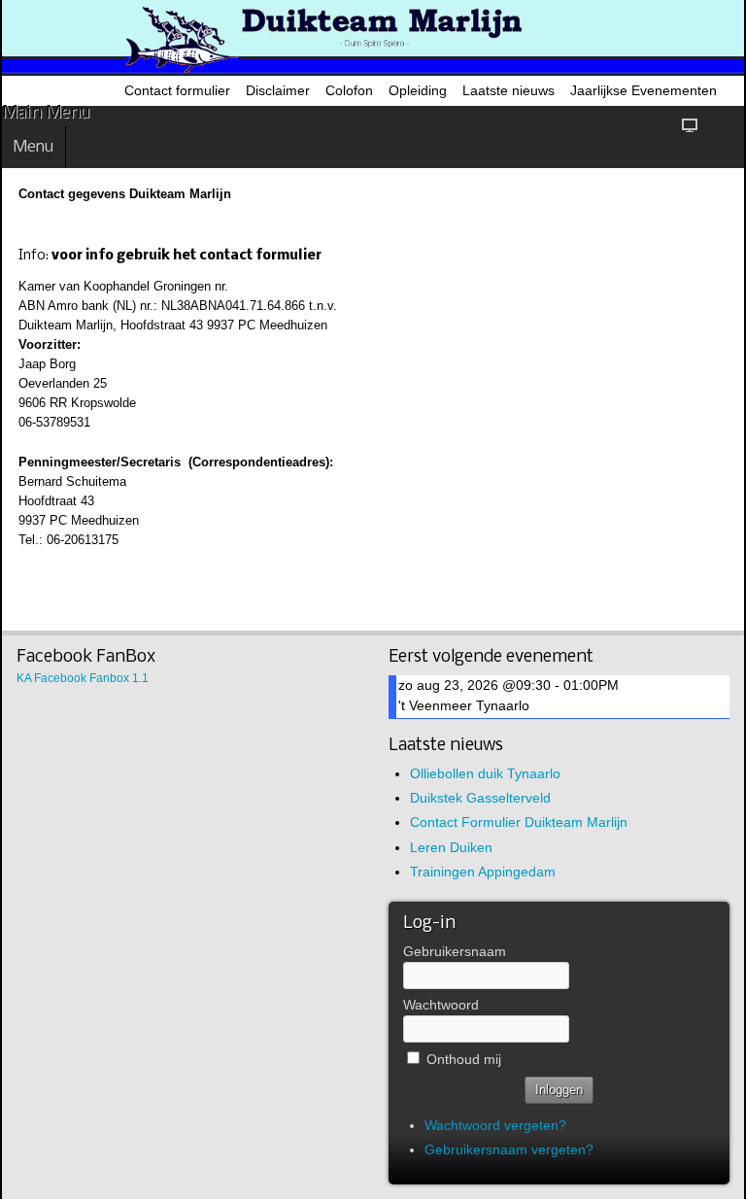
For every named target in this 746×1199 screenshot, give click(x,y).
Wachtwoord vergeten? (495, 1125)
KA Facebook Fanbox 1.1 (83, 678)
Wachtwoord (441, 1004)
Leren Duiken (451, 847)
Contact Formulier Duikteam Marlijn (518, 822)
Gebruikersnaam (454, 951)
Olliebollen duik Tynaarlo (485, 773)
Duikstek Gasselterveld (480, 797)
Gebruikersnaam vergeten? (508, 1149)
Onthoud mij (463, 1059)
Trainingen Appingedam (483, 871)
